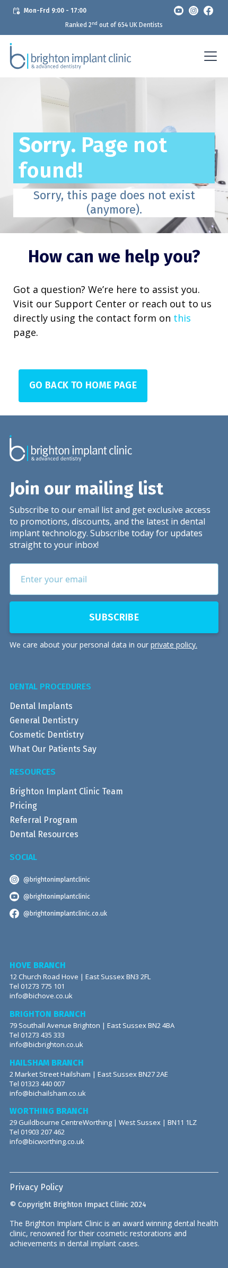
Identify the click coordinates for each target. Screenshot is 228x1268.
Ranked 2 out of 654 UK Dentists (114, 25)
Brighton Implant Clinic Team (66, 791)
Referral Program (43, 820)
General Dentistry (44, 720)
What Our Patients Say (53, 749)
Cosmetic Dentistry (47, 735)
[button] (208, 56)
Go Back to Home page (83, 385)
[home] (70, 56)
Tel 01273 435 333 (37, 1035)
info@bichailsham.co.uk (48, 1093)
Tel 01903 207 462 (37, 1132)
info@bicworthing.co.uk (47, 1141)
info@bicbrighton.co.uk (46, 1044)
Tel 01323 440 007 (37, 1083)
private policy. (174, 645)
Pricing (23, 806)
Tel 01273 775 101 (37, 986)
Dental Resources (44, 834)
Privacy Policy (36, 1187)
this (182, 318)
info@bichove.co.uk (41, 995)
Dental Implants (41, 706)
